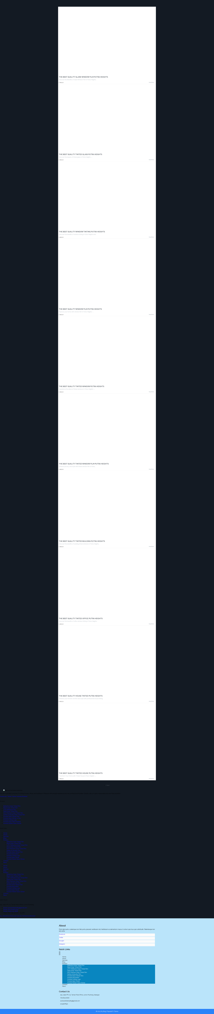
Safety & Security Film (13, 850)
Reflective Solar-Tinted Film (15, 842)
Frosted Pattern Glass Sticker (16, 859)
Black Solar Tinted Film (14, 843)
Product (5, 840)
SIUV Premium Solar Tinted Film (16, 848)
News (5, 862)
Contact (5, 861)
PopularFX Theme (112, 1011)
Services (6, 836)
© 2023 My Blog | (101, 1011)
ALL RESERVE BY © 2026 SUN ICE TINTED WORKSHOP (17, 916)
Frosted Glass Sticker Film (15, 852)
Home (5, 833)
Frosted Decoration (13, 854)
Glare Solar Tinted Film (14, 847)
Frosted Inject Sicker (13, 857)
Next (108, 785)
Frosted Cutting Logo (13, 855)
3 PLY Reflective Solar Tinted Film (17, 845)
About (5, 834)
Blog (4, 838)
